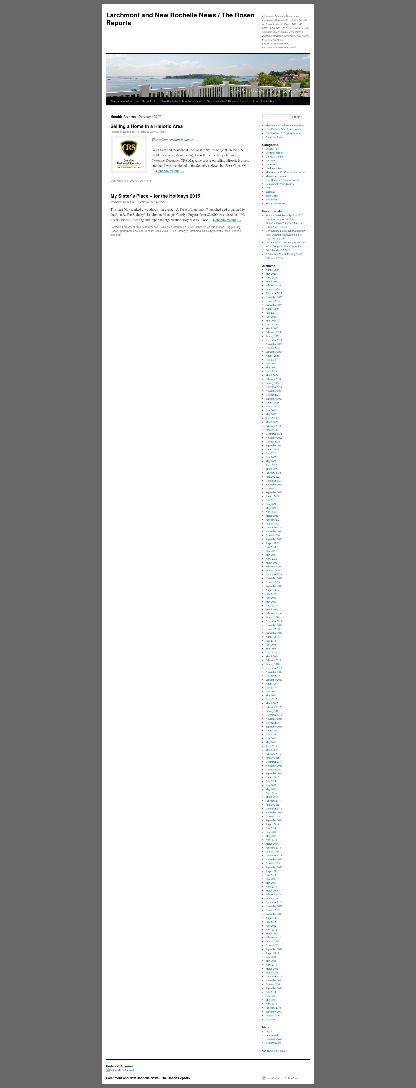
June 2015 (271, 785)
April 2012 (271, 929)
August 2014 (272, 824)
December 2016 (274, 714)
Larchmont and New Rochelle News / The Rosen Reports (180, 18)
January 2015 (273, 804)
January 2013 (273, 898)
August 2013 (272, 871)
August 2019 (272, 590)
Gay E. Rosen (158, 131)
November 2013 (274, 859)
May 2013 (271, 882)
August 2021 (272, 496)
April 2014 (271, 839)
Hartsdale (270, 164)
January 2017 (273, 711)
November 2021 (274, 484)
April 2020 (271, 558)
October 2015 (273, 769)
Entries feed (272, 1035)
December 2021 (274, 480)
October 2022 (273, 441)
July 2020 (271, 547)
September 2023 (274, 398)
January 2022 (273, 476)
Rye (268, 187)
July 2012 (271, 921)
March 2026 (272, 281)
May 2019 (271, 601)
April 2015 (271, 793)
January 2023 (273, 429)
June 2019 (271, 597)
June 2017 (271, 691)
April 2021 (271, 511)
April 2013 (271, 886)
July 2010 (271, 992)
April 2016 (271, 746)
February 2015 (273, 800)
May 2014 (271, 835)
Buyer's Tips (272, 148)
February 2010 (273, 1007)
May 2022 (271, 461)
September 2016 (274, 726)
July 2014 (271, 828)
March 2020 (272, 562)
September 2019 (274, 586)
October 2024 (273, 347)
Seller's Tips (272, 195)
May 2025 (271, 320)
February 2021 (273, 519)
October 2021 (273, 488)
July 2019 (271, 593)
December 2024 (274, 340)
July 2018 (271, 640)
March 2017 (272, 703)
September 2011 (274, 949)
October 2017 (273, 675)
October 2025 (273, 301)
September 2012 (274, 914)
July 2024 (271, 359)
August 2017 (272, 683)
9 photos (187, 139)
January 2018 (273, 664)
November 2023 (274, 390)
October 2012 (273, 910)
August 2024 (272, 355)
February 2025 (273, 332)
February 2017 (273, 707)
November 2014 (274, 812)
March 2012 (272, 933)
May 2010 (271, 999)
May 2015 (271, 789)
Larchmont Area (131, 227)
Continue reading (170, 170)
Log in (269, 1031)
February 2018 (273, 660)
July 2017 (271, 687)
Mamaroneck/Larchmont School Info (133, 101)
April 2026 (271, 277)
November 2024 (274, 344)
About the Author (263, 101)
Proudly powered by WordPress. (283, 1078)
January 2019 (273, 617)
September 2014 (274, 820)
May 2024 (271, 367)
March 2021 (272, 515)
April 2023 (271, 418)
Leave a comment (140, 180)
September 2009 (274, 1011)
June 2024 (271, 363)
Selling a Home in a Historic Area (146, 126)
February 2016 (273, 753)
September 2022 (274, 445)
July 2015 (271, 781)
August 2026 (272, 269)
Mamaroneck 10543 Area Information (164, 227)
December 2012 (274, 902)
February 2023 (273, 426)
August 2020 (272, 543)
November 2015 (274, 765)
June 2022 (271, 457)
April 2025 (271, 324)
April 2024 (271, 371)
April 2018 (271, 652)
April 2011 (271, 964)
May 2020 (271, 554)
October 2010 (273, 984)
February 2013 (273, 894)
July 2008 (271, 1019)
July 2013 (271, 875)
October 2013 (273, 863)
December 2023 (274, 386)
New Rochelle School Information (181, 101)
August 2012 (272, 917)
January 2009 (273, 1015)
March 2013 (272, 890)
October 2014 (273, 816)
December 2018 (274, 621)
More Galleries (119, 180)
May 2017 (271, 695)
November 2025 (274, 297)
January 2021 (273, 523)
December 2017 (274, 668)
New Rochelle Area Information (205, 227)
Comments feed (274, 1038)
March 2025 (272, 328)
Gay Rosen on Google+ (274, 1050)
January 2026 (273, 289)
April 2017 (271, 699)
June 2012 (271, 925)
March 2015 (272, 796)
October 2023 (273, 394)
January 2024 (273, 383)
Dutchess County (274, 156)
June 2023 (271, 410)
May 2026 (271, 273)
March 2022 (272, 468)
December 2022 (274, 433)
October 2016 (273, 722)
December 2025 (274, 293)
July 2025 (271, 312)
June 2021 (271, 504)
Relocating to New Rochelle (280, 183)
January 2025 (273, 336)
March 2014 (272, 843)
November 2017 (274, 671)
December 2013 (274, 855)
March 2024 (272, 375)
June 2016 (271, 738)
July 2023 (271, 406)
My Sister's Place (220, 231)
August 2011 (272, 953)
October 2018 (273, 629)
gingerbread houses (131, 231)
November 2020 (274, 531)
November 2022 (274, 437)
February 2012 (273, 937)
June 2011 (271, 957)
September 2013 (274, 867)
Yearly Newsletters (275, 203)
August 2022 (272, 449)
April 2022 (271, 465)
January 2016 (273, 757)
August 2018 (272, 636)
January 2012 (273, 941)
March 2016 (272, 750)
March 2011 (272, 968)
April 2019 (271, 605)
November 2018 (274, 625)
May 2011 (271, 960)
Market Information (276, 176)
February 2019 (273, 613)
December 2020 (274, 527)
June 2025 (271, 316)
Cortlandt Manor (274, 152)
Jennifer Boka (153, 231)
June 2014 (271, 832)
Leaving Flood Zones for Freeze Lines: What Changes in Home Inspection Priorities (286, 246)
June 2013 (271, 878)
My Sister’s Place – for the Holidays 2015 (155, 195)
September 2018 (274, 632)
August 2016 (272, 730)
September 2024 (274, 351)
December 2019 (274, 574)
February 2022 (273, 472)
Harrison (270, 160)
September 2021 (274, 492)
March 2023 (272, 422)
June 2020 (271, 550)
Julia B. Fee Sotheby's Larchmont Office (185, 231)
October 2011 (273, 945)
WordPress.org (273, 1042)
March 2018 (272, 656)
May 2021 (271, 508)
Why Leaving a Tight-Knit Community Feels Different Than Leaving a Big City (286, 234)
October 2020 (273, 535)
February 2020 (273, 566)
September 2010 (274, 988)
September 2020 (274, 539)
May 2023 (271, 414)
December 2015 (274, 761)
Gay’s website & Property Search (228, 101)
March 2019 (272, 609)
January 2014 (273, 851)
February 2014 (273, 847)
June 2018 (271, 644)
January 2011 (273, 972)
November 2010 (274, 980)
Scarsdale (270, 191)
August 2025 (272, 308)
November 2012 (274, 906)
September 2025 (274, 304)
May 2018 (271, 648)
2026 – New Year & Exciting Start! (284, 254)
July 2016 (271, 734)
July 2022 (271, 453)
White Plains (272, 199)
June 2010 (271, 996)
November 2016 (274, 718)
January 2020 (273, 570)
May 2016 (271, 742)
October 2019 (273, 582)
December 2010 (274, 976)
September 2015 (274, 773)
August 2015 (272, 777)
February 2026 (273, 285)
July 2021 (271, 500)
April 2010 (271, 1003)
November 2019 (274, 578)
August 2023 (272, 402)
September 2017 (274, 679)
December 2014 (274, 808)
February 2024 (273, 379)
